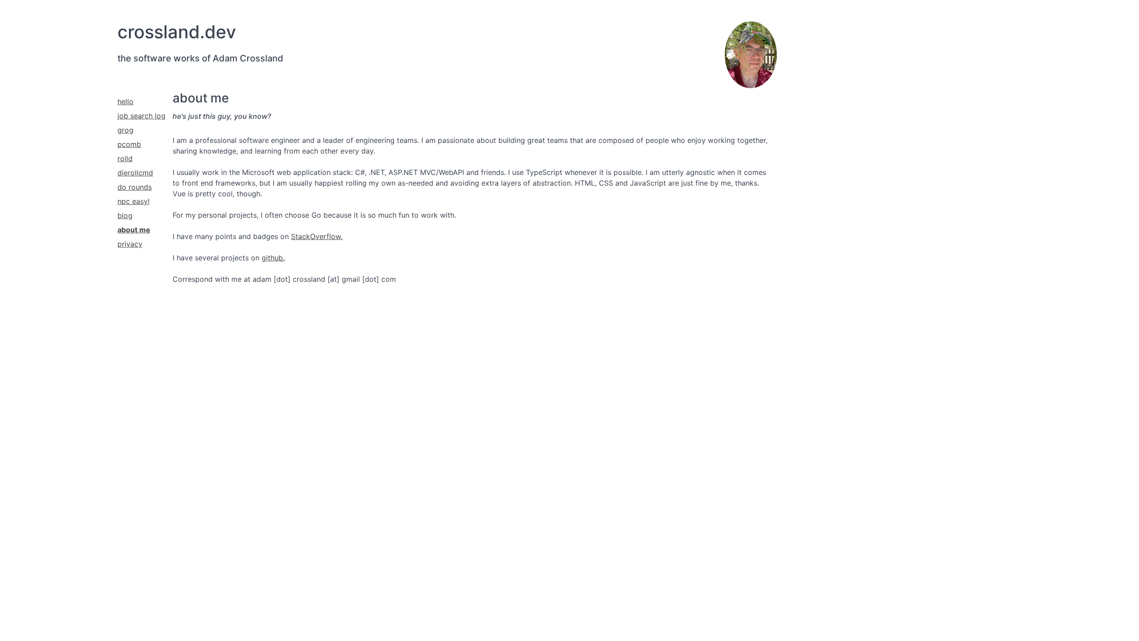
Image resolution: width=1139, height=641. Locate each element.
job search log (141, 115)
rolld (125, 158)
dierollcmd (135, 172)
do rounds (134, 187)
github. (273, 257)
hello (125, 101)
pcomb (129, 144)
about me (133, 229)
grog (125, 130)
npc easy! (133, 201)
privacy (129, 243)
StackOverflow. (317, 236)
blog (125, 215)
